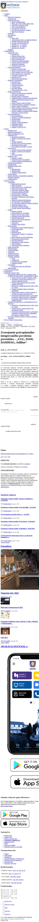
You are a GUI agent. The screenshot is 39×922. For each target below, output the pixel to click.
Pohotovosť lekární (13, 255)
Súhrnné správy (16, 121)
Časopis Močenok (13, 250)
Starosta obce (15, 54)
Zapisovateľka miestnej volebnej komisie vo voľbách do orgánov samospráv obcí (24, 293)
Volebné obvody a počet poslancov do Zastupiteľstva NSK (22, 309)
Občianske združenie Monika (20, 206)
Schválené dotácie (17, 88)
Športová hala (12, 268)
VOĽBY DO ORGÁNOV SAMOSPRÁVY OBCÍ (23, 276)
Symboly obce (12, 19)
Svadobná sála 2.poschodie (19, 261)
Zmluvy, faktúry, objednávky (20, 106)
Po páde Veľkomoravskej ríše (20, 43)
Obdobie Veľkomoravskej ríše (20, 41)
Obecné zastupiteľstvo (14, 67)
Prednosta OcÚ (12, 130)
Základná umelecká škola (19, 172)
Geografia (11, 33)
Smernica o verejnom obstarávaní (21, 117)
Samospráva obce (13, 53)
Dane (13, 140)
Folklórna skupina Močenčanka (21, 216)
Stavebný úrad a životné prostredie (21, 143)
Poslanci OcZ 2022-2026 (19, 69)
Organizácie (11, 182)
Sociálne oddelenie (17, 142)
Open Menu (4, 11)
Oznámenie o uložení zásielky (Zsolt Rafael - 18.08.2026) (18, 521)
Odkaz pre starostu (13, 247)
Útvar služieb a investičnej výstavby (22, 146)
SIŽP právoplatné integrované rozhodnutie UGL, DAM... (17, 453)
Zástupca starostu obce (18, 56)
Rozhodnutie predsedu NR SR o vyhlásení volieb (22, 274)
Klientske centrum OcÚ (15, 132)
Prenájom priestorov (14, 177)
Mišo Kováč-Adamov (18, 32)
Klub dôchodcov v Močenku (20, 195)
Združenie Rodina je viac (19, 205)
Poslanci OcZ (8, 837)
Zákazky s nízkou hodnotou (20, 122)
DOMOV (7, 14)
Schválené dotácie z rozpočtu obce (14, 858)
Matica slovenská (16, 185)
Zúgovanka (15, 223)
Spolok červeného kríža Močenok (21, 200)
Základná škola (16, 169)
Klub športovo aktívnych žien (20, 239)
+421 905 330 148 (16, 883)
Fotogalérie (11, 252)
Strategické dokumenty (18, 64)
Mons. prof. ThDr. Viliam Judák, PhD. (23, 23)
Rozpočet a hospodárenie (15, 80)
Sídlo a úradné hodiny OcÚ (16, 134)
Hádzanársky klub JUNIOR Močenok (22, 227)
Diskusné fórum (12, 248)
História (10, 36)
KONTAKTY (8, 271)
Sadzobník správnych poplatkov (21, 159)
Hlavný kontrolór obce (18, 59)
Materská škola (16, 171)
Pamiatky (10, 49)
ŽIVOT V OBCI (9, 180)
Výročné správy (16, 87)
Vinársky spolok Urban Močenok (21, 208)
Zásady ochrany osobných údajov (21, 103)
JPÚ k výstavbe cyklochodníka (13, 320)
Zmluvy (6, 854)
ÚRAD (6, 129)
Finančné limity (16, 119)
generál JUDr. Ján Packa (19, 28)
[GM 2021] (5, 634)
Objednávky (7, 857)
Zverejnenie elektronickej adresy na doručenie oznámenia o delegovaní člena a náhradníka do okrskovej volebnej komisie (25, 313)
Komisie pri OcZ (16, 77)
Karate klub (15, 231)
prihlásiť (27, 464)
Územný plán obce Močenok (20, 62)
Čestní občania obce (14, 20)
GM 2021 (4, 638)
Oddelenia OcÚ (12, 135)
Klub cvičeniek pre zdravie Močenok (22, 237)
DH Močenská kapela (18, 218)
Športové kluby (12, 226)
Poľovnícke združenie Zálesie (20, 190)
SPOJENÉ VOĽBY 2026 (11, 273)
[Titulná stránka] (11, 9)
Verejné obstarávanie (14, 114)
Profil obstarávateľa (17, 116)
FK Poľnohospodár (17, 229)
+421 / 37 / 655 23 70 (19, 870)
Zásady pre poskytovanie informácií (22, 93)
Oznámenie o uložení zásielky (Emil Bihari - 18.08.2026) (18, 528)
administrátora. (5, 487)
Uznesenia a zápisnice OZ (19, 75)
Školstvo (10, 167)
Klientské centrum (17, 263)
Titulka (3, 325)
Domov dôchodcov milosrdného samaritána (20, 176)
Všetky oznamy (5, 542)
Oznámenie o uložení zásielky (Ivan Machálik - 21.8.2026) (18, 507)
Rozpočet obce (16, 82)
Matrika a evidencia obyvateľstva (21, 138)
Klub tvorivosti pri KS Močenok (21, 219)
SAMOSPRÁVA (9, 51)
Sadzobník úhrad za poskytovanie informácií (24, 98)
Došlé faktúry (8, 855)
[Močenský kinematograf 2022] (5, 604)
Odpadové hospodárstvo (15, 163)
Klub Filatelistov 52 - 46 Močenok (21, 187)
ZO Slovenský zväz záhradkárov (21, 201)
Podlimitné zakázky (17, 124)
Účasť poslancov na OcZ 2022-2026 (22, 72)
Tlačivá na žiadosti (17, 155)
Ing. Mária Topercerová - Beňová (21, 30)
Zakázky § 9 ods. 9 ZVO (19, 127)
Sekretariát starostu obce (18, 57)
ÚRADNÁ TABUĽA (8, 495)
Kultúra (10, 210)
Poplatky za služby (17, 158)
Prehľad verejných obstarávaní (13, 860)
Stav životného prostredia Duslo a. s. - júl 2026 (15, 514)
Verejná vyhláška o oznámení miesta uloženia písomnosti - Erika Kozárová (25, 111)
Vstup (13, 258)
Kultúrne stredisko (17, 211)
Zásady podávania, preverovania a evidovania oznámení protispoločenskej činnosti (25, 108)
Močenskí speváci (17, 221)
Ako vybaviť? (12, 148)
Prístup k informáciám (14, 91)
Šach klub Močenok (17, 240)
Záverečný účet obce (17, 85)
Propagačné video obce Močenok (21, 266)
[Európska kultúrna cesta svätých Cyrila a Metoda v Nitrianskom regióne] (5, 618)
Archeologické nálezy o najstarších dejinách (24, 40)
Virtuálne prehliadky (14, 256)
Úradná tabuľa (12, 164)
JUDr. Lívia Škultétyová (19, 27)
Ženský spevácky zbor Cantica (20, 214)
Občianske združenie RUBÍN (20, 192)
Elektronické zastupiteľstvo (19, 78)
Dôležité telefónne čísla (14, 166)
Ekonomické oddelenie (18, 137)
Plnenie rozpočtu (16, 83)
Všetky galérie (5, 642)
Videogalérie (11, 265)
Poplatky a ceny (12, 156)
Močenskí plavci (16, 232)
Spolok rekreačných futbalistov (20, 245)
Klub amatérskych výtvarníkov (20, 213)
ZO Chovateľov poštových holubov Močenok (25, 203)
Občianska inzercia (13, 253)
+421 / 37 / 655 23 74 (14, 873)
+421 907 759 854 (18, 879)
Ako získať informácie (18, 95)
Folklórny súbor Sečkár (18, 224)
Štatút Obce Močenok (14, 17)
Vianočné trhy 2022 (10, 593)
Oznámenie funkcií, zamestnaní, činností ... (24, 104)
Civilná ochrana (12, 179)
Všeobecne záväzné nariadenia (20, 61)
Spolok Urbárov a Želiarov (19, 193)
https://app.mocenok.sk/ (7, 806)
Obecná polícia (12, 174)
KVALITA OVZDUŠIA (11, 269)
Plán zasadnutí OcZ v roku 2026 (21, 74)
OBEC (6, 15)
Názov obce (15, 38)
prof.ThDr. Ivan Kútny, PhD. (20, 25)
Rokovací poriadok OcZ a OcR (21, 70)
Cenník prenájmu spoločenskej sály (22, 161)
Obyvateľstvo (12, 35)
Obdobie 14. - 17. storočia (19, 44)
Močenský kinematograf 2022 (12, 607)
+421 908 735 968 (15, 876)
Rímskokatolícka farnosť (19, 184)
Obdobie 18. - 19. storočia (19, 46)
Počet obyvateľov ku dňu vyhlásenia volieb (24, 278)
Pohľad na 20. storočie (18, 48)
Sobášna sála (15, 260)
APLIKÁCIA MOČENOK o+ (14, 646)
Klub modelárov (16, 244)
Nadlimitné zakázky (17, 125)
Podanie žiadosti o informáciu (20, 96)
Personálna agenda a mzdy (19, 145)
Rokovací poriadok (9, 845)
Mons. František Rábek (18, 22)
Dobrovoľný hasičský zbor (19, 189)
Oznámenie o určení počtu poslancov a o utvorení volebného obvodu (23, 280)
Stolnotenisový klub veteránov (20, 242)
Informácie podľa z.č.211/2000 (13, 847)
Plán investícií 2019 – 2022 (19, 90)
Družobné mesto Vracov (19, 66)
